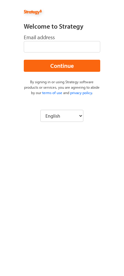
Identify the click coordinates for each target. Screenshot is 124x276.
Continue (62, 65)
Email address (39, 37)
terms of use (52, 92)
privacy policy (81, 92)
